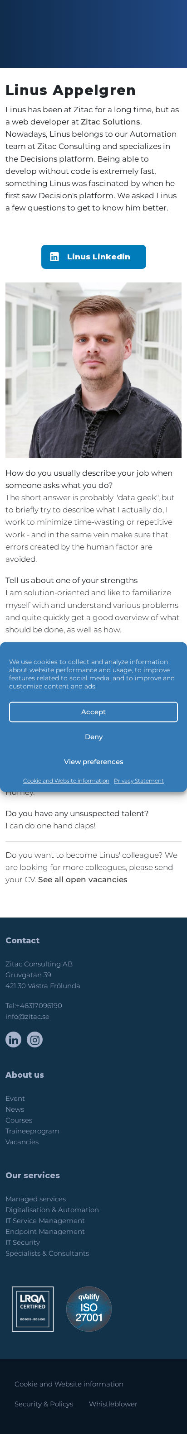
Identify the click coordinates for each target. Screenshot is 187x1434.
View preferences (93, 761)
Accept (93, 711)
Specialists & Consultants (47, 1253)
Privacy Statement (139, 780)
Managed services (35, 1199)
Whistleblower (113, 1404)
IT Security (22, 1242)
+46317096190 (39, 1006)
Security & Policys (44, 1404)
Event (15, 1099)
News (14, 1109)
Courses (18, 1120)
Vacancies (22, 1142)
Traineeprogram (32, 1131)
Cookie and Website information (66, 780)
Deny (94, 736)
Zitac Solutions (110, 121)
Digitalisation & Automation (52, 1210)
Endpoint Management (45, 1232)
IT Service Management (45, 1221)
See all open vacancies (83, 879)
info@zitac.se (27, 1017)
